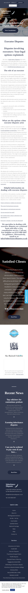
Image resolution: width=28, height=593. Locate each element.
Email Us (13, 2)
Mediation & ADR (14, 575)
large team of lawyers (14, 59)
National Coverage (14, 526)
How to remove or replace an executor (11, 203)
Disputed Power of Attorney (14, 559)
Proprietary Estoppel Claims (14, 554)
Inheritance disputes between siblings (14, 567)
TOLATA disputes (14, 556)
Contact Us (14, 534)
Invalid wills (14, 549)
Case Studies (14, 521)
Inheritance (10, 485)
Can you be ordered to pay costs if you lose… (14, 449)
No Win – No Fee (14, 518)
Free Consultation (10, 30)
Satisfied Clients (14, 523)
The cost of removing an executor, (10, 206)
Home (14, 510)
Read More (14, 317)
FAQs (14, 531)
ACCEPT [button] (12, 589)
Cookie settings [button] (5, 590)
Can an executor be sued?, (8, 212)
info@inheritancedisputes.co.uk (16, 67)
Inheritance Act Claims (14, 546)
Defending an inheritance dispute (14, 564)
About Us (14, 513)
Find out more (19, 374)
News (14, 529)
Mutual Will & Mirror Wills (14, 572)
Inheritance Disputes (6, 12)
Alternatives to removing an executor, (11, 209)
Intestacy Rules (14, 570)
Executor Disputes (14, 551)
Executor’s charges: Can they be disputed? (12, 220)
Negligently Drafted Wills (14, 562)
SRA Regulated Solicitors (14, 515)
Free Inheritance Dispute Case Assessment (14, 578)
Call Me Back (20, 2)
